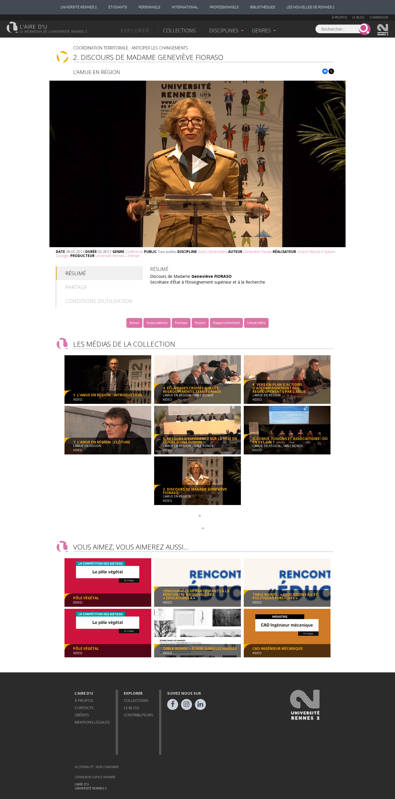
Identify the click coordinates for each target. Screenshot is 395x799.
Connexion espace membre (95, 777)
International (185, 7)
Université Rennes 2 (78, 7)
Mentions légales (92, 722)
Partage (76, 287)
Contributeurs (138, 714)
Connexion (379, 17)
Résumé (75, 273)
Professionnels (224, 7)
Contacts (84, 707)
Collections (179, 30)
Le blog (358, 17)
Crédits (82, 714)
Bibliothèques (262, 7)
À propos (339, 17)
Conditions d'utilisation (98, 300)
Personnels (149, 7)
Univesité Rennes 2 (383, 30)
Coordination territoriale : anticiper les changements (130, 48)
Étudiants (117, 7)
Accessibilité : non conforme (97, 767)
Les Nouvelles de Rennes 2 (311, 7)
